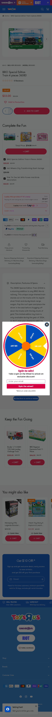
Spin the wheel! (26, 386)
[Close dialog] (47, 325)
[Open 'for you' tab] (8, 709)
